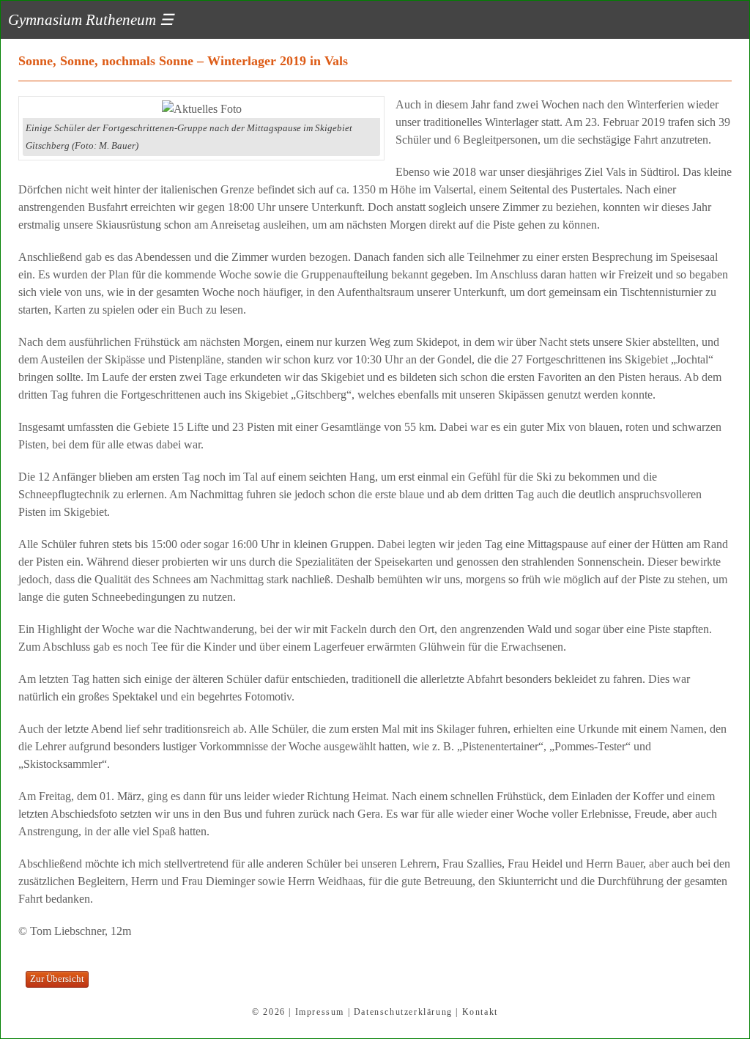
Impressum (319, 1012)
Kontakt (480, 1012)
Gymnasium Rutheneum (91, 19)
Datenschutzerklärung (403, 1012)
